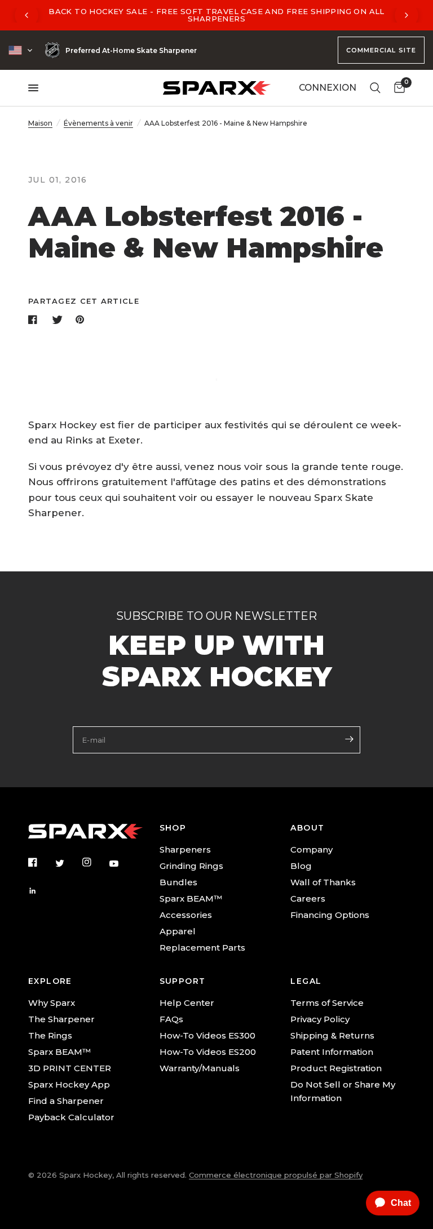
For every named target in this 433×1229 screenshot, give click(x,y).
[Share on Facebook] (35, 319)
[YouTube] (121, 863)
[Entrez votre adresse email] (349, 738)
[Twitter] (67, 862)
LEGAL (305, 981)
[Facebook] (40, 862)
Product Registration (336, 1068)
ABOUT (307, 828)
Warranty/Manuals (200, 1068)
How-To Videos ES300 (207, 1035)
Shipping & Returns (332, 1035)
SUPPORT (183, 981)
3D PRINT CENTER (69, 1068)
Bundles (178, 882)
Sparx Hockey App (69, 1084)
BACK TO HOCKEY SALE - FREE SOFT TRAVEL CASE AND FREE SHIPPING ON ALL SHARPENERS (216, 15)
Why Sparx (51, 1002)
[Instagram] (94, 862)
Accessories (186, 914)
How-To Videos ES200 (208, 1051)
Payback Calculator (71, 1117)
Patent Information (331, 1051)
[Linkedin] (40, 891)
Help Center (187, 1002)
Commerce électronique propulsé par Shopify (276, 1174)
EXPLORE (50, 981)
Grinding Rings (191, 865)
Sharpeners (185, 849)
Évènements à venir (98, 123)
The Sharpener (61, 1019)
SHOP (173, 828)
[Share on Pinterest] (82, 319)
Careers (307, 898)
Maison (40, 123)
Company (311, 849)
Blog (301, 865)
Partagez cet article (83, 301)
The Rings (50, 1035)
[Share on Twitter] (58, 319)
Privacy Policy (320, 1019)
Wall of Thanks (323, 882)
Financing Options (329, 914)
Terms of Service (327, 1002)
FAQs (171, 1019)
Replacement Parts (202, 947)
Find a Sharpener (66, 1100)
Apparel (178, 931)
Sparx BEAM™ (191, 898)
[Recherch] (375, 88)
